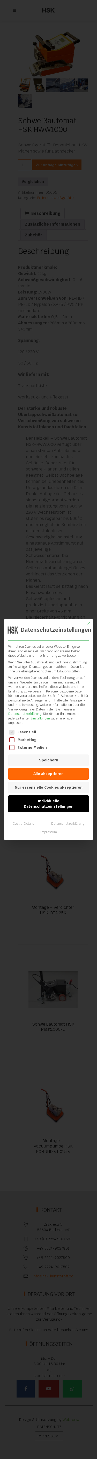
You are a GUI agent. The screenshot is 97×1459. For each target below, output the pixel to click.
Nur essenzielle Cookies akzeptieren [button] (49, 787)
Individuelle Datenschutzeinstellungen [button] (48, 804)
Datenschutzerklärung (24, 714)
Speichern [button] (48, 760)
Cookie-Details (23, 824)
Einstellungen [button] (40, 718)
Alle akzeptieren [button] (48, 773)
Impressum (48, 832)
